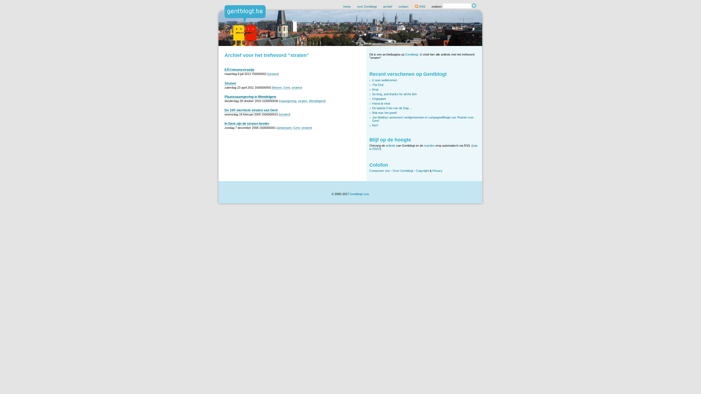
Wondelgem (316, 101)
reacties (429, 145)
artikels (390, 145)
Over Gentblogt (403, 170)
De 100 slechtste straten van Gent (251, 110)
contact (403, 6)
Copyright (422, 170)
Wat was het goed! (384, 112)
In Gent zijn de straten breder (247, 124)
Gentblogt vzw (359, 194)
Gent (286, 87)
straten (273, 74)
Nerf (375, 125)
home (347, 6)
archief (387, 6)
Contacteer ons (379, 170)
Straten (230, 83)
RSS (421, 6)
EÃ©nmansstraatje (239, 70)
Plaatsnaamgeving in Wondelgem (250, 97)
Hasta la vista (381, 103)
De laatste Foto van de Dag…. (392, 108)
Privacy (437, 170)
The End (377, 84)
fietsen (277, 87)
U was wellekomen (384, 80)
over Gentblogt (367, 6)
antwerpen (285, 127)
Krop (375, 89)
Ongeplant (379, 98)
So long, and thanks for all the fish (394, 94)
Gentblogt (411, 54)
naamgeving (288, 101)
